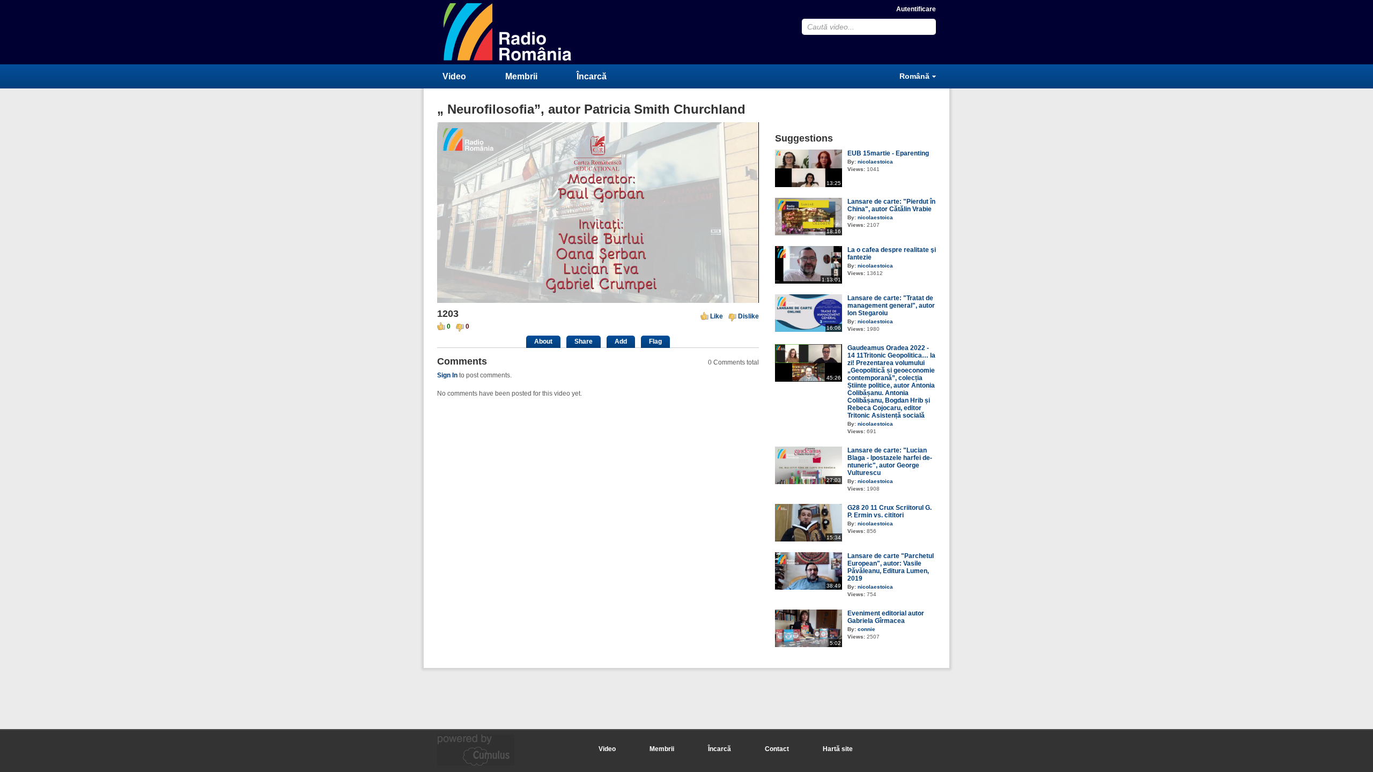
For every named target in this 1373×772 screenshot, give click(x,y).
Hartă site (838, 749)
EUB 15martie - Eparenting (888, 153)
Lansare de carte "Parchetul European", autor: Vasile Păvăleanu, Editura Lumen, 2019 (890, 567)
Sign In (447, 375)
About (543, 341)
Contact (777, 749)
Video (454, 76)
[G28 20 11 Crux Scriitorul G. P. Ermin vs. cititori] (808, 539)
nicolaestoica (875, 162)
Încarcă (592, 76)
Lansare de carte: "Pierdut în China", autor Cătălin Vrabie (891, 205)
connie (866, 629)
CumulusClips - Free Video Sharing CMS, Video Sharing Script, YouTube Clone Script (508, 32)
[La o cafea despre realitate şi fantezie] (808, 281)
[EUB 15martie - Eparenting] (808, 185)
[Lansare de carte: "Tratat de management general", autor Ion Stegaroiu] (808, 329)
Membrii (521, 76)
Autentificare (916, 9)
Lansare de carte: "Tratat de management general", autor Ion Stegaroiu (891, 305)
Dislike (748, 316)
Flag (655, 341)
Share (583, 341)
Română (914, 76)
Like (716, 316)
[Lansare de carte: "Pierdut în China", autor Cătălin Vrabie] (808, 233)
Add (621, 341)
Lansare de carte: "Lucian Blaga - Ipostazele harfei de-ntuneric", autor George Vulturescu (889, 462)
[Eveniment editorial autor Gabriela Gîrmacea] (808, 645)
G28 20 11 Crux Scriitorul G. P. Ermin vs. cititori (889, 511)
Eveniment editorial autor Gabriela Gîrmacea (885, 617)
